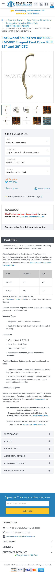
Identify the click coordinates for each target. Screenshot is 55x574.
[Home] (20, 4)
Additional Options (14, 456)
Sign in (41, 4)
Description (10, 239)
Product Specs (12, 448)
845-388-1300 (11, 182)
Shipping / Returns (14, 470)
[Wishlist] (46, 4)
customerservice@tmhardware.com (20, 536)
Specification (11, 434)
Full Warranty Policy (40, 416)
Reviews (8, 441)
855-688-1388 (11, 532)
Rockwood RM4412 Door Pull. (34, 424)
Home (2, 20)
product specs (40, 399)
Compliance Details (14, 463)
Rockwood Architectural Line (31, 217)
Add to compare (44, 188)
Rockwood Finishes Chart (16, 299)
